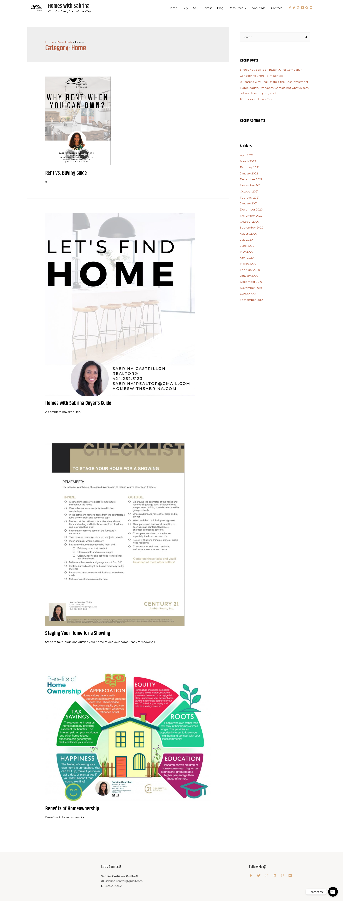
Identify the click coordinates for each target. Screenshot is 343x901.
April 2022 (246, 155)
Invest (207, 8)
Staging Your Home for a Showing (77, 633)
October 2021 (249, 191)
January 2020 (249, 275)
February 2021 (249, 197)
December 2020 (251, 209)
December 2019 (251, 281)
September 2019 (251, 299)
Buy (185, 8)
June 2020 (247, 245)
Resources (236, 8)
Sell (195, 8)
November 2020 (251, 215)
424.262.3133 (113, 886)
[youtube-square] (311, 7)
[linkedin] (303, 7)
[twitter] (294, 7)
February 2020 (250, 269)
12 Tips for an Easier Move (257, 99)
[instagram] (298, 7)
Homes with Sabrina (69, 6)
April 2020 (247, 257)
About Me (259, 8)
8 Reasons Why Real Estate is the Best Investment (274, 81)
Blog (220, 8)
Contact (276, 8)
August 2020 (248, 233)
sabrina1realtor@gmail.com (123, 881)
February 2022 (250, 167)
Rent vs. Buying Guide (66, 173)
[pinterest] (307, 7)
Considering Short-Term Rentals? (262, 75)
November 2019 (251, 288)
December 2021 (251, 179)
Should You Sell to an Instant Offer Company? (271, 69)
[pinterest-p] (284, 875)
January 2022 (249, 173)
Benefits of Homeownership (72, 808)
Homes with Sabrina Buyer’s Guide (78, 403)
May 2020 (246, 251)
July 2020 (246, 239)
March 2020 (248, 263)
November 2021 (251, 185)
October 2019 (249, 294)
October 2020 (249, 221)
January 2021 (248, 203)
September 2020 (251, 227)
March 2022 (248, 161)
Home (172, 8)
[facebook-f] (290, 7)
